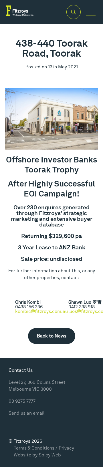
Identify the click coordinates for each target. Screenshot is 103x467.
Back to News (51, 336)
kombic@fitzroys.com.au (41, 311)
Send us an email (26, 413)
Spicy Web (50, 455)
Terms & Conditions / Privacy (44, 448)
